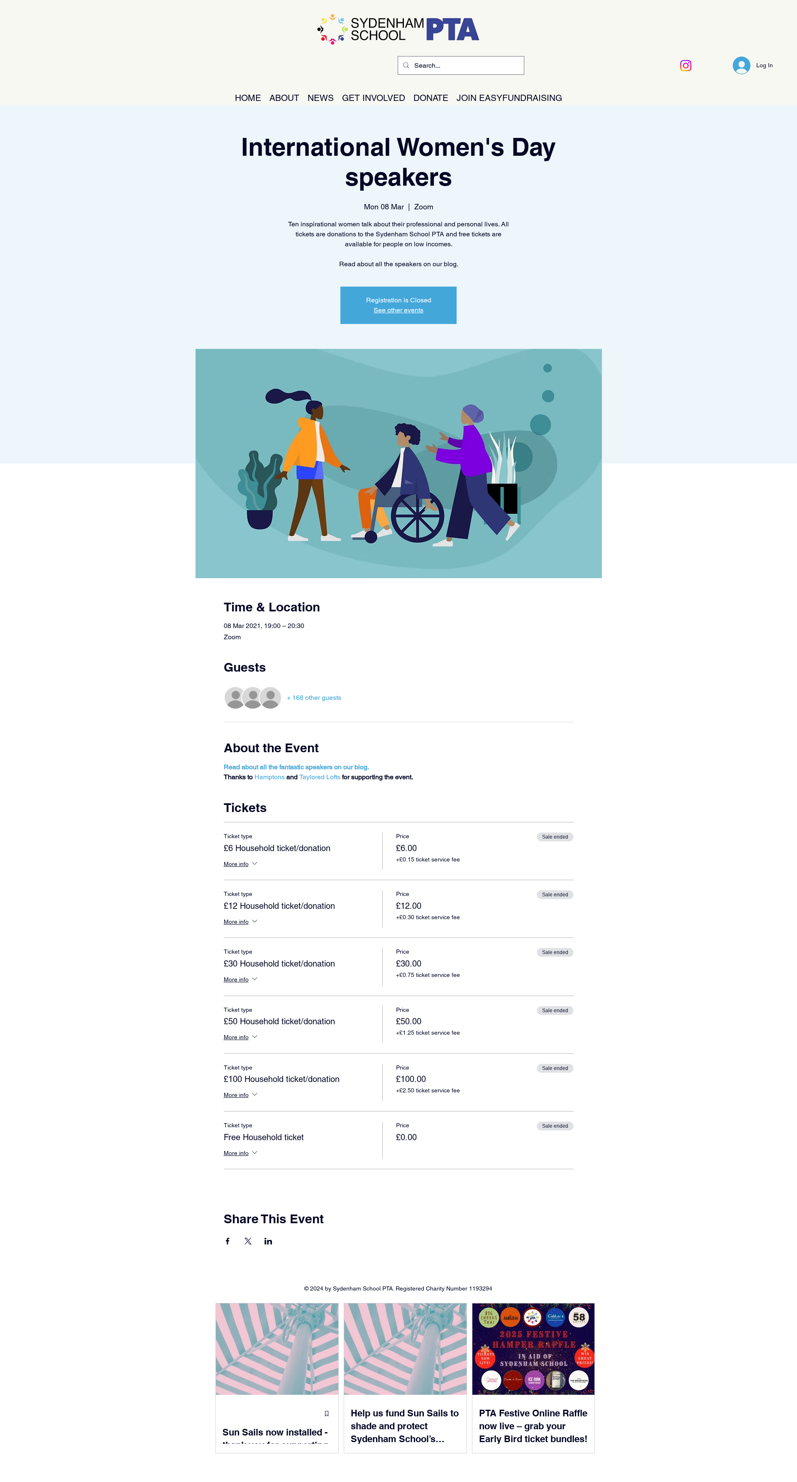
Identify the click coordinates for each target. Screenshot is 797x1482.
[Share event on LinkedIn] (268, 1241)
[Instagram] (685, 65)
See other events (398, 310)
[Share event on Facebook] (228, 1241)
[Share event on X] (248, 1241)
